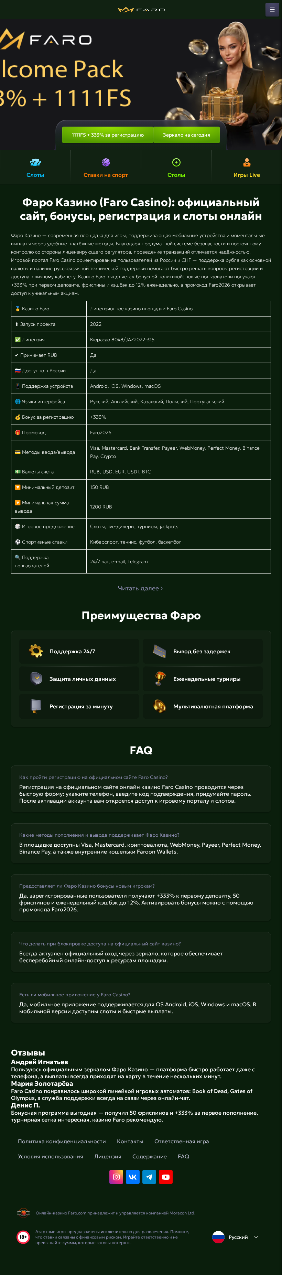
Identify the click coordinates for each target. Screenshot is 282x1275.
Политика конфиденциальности (62, 1141)
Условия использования (50, 1156)
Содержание (149, 1156)
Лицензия (107, 1156)
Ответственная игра (181, 1141)
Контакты (130, 1141)
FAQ (183, 1156)
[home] (141, 10)
